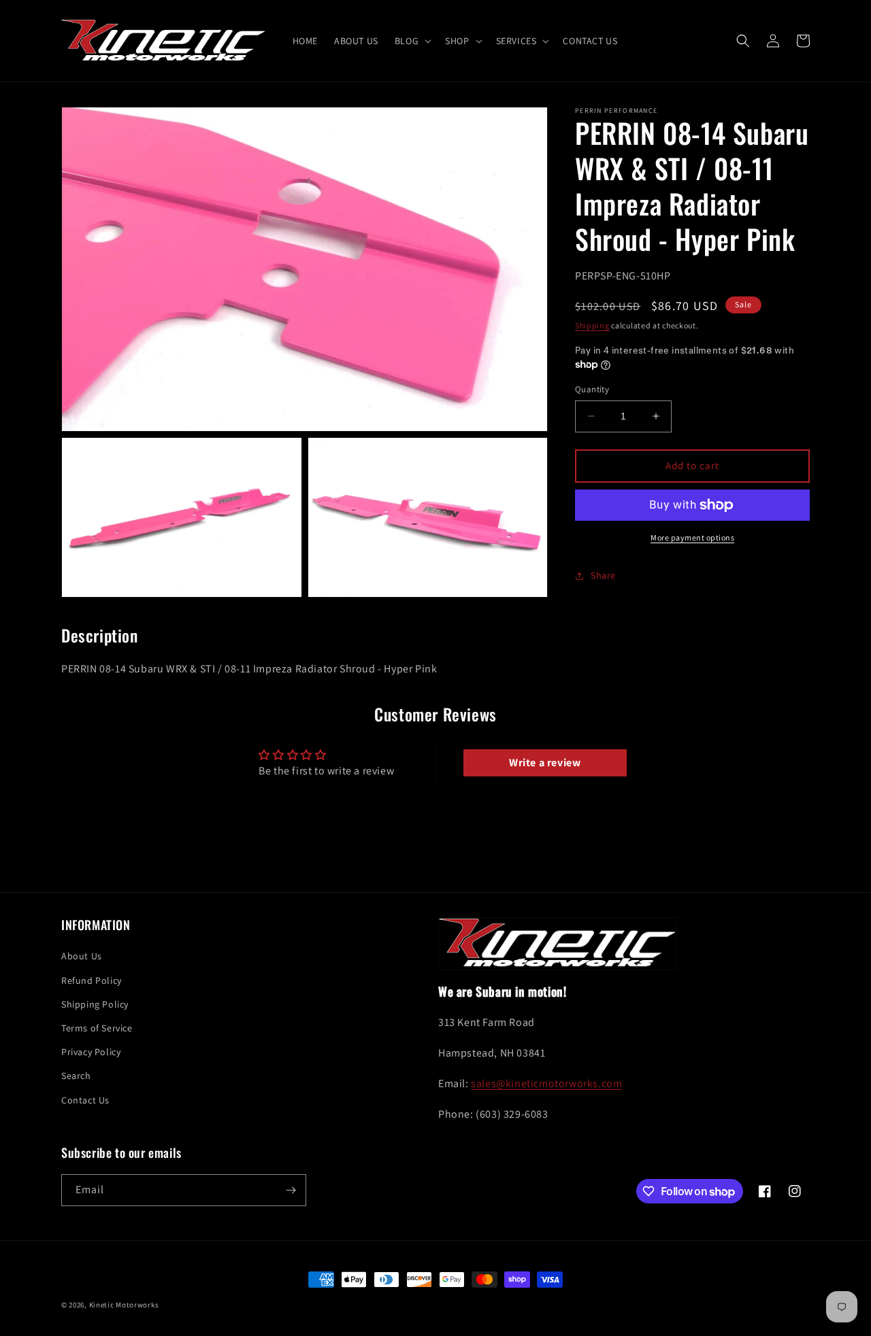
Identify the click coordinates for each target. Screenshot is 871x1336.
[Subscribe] (291, 1190)
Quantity (592, 389)
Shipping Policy (95, 1004)
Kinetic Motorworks (124, 1304)
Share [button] (603, 575)
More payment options (692, 537)
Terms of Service (97, 1028)
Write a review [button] (544, 762)
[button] (412, 41)
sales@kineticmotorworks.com (546, 1083)
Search (76, 1075)
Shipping (592, 325)
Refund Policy (91, 980)
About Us (81, 956)
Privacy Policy (90, 1052)
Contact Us (85, 1100)
